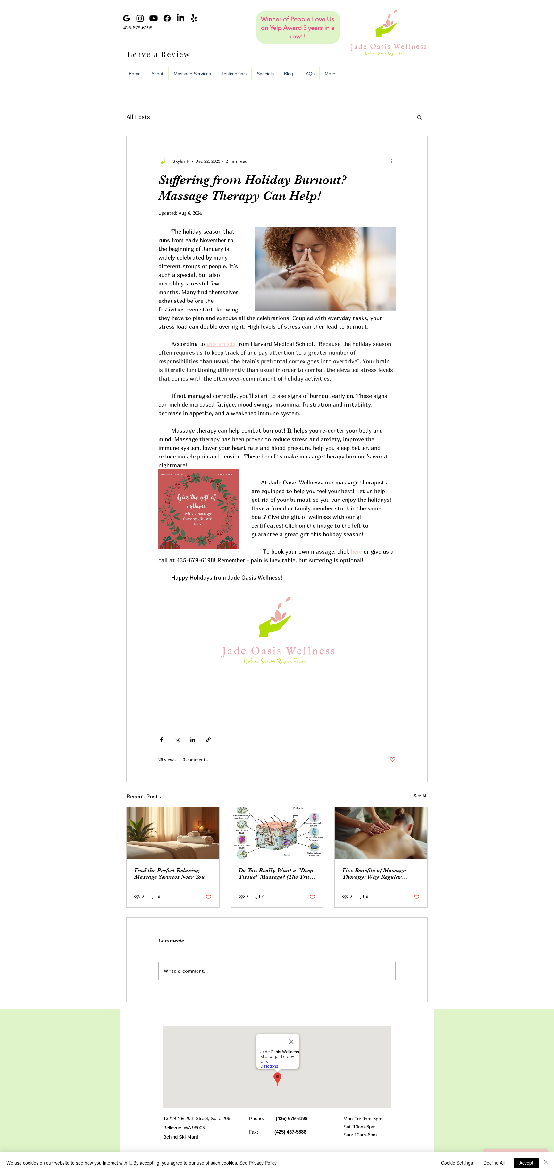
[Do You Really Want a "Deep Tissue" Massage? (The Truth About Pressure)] (277, 833)
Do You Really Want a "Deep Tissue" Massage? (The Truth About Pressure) (277, 873)
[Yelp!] (194, 18)
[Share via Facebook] (161, 740)
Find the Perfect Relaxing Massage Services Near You (169, 873)
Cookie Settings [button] (457, 1163)
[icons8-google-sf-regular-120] (126, 18)
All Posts (138, 116)
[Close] (546, 1163)
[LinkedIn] (180, 18)
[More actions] (392, 161)
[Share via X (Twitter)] (177, 740)
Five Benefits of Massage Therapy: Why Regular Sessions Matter (374, 873)
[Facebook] (167, 18)
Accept (526, 1163)
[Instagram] (140, 18)
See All (421, 795)
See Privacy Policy (258, 1163)
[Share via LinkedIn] (193, 740)
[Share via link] (209, 740)
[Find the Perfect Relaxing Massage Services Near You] (173, 833)
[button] (419, 117)
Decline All (494, 1163)
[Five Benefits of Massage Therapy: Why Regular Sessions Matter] (381, 833)
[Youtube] (153, 18)
